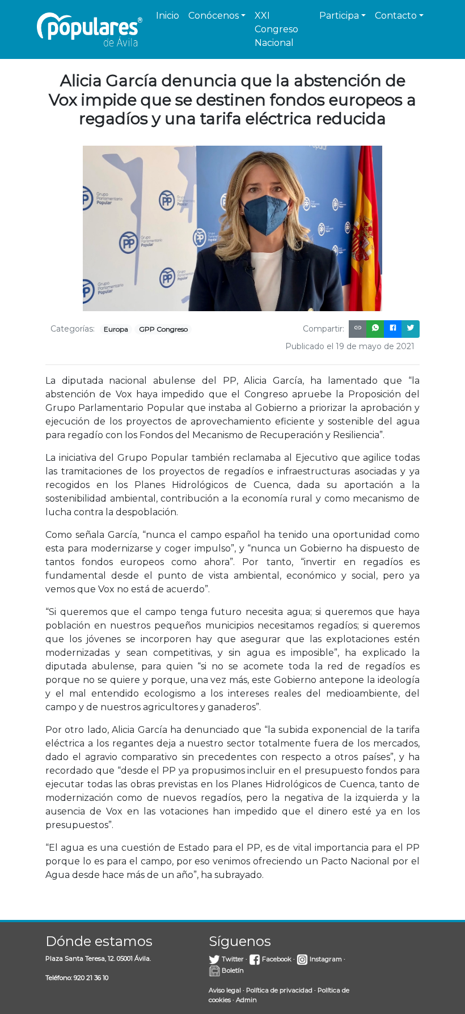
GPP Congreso (163, 329)
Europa (116, 329)
